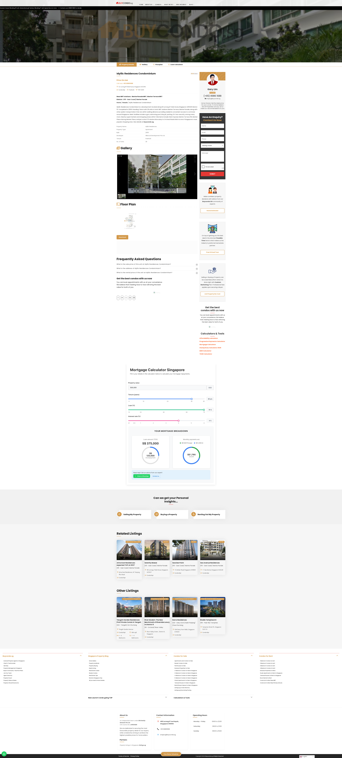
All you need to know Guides (97, 680)
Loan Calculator (176, 65)
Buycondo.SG (207, 201)
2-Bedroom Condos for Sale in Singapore (186, 670)
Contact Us (167, 12)
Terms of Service (123, 756)
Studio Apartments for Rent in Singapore (271, 673)
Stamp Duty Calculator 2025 (210, 348)
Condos (158, 4)
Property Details (127, 65)
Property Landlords (94, 663)
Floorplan (159, 65)
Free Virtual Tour (212, 252)
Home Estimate (212, 211)
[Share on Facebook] (118, 297)
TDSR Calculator (206, 354)
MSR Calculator (205, 351)
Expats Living (92, 668)
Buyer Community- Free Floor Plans (13, 670)
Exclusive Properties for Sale (182, 668)
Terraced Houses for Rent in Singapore (270, 675)
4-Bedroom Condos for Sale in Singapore (186, 675)
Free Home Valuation (171, 754)
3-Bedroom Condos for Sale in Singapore (186, 673)
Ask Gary (6, 666)
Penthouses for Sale (180, 666)
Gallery (144, 65)
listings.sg (142, 745)
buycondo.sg (149, 122)
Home (141, 4)
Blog (191, 4)
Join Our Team (8, 673)
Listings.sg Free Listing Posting (183, 690)
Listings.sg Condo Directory (182, 687)
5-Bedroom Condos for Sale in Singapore (186, 678)
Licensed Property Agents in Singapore (14, 661)
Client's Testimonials (9, 663)
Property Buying (93, 666)
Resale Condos (93, 673)
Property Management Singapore (13, 668)
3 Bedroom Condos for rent (267, 666)
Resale (125, 103)
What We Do (168, 4)
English (304, 756)
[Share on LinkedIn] (134, 297)
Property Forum (8, 678)
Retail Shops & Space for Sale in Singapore (186, 685)
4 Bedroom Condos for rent (267, 668)
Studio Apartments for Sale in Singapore (186, 680)
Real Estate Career (94, 670)
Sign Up (222, 3)
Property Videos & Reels (10, 680)
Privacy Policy (134, 756)
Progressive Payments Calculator (212, 341)
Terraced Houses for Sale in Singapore (185, 683)
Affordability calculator (209, 338)
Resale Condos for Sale (181, 663)
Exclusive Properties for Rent (267, 670)
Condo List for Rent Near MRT (268, 680)
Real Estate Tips (93, 675)
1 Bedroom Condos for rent (267, 661)
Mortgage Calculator (208, 345)
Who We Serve (181, 4)
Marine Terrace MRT (154, 96)
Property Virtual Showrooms (11, 683)
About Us (148, 4)
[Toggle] (80, 655)
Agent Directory (8, 675)
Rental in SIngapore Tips (95, 678)
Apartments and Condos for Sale (184, 661)
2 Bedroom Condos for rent (267, 663)
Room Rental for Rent (266, 678)
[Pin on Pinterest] (130, 297)
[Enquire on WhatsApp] (4, 753)
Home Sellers (92, 661)
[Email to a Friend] (126, 297)
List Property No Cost (212, 294)
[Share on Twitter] (122, 297)
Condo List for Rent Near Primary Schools (271, 683)
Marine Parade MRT (139, 96)
